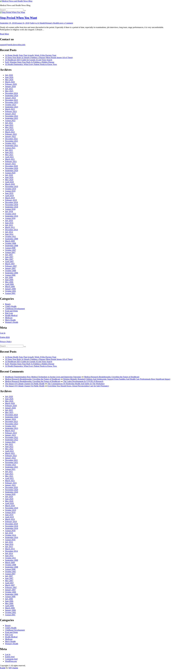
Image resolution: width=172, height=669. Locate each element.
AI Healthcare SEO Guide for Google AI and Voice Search (28, 60)
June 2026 (9, 77)
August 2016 (10, 218)
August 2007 (10, 252)
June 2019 (9, 193)
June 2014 (9, 234)
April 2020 (9, 182)
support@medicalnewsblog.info (12, 45)
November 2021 (11, 141)
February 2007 (11, 266)
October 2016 (10, 214)
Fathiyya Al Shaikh (37, 23)
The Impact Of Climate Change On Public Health (24, 384)
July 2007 (9, 255)
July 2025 (9, 89)
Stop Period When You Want (18, 17)
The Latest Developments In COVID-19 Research (83, 381)
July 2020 (9, 175)
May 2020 (9, 180)
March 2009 (10, 241)
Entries (5, 337)
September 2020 (11, 170)
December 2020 (11, 166)
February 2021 (11, 161)
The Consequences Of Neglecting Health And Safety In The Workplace (76, 384)
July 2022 (9, 123)
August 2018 (10, 209)
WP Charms (13, 668)
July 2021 (9, 150)
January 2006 (10, 289)
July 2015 (9, 225)
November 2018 (11, 205)
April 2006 (9, 284)
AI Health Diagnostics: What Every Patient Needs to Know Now (31, 64)
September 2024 (11, 95)
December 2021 (11, 139)
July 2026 (9, 75)
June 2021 (9, 152)
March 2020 (10, 184)
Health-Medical (11, 315)
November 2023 (11, 102)
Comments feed (11, 659)
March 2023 (10, 109)
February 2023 (11, 111)
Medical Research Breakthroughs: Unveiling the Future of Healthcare (111, 377)
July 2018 (9, 211)
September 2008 (11, 246)
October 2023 (10, 105)
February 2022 (11, 134)
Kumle (2, 668)
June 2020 (9, 177)
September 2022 (11, 118)
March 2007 (10, 264)
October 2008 (10, 243)
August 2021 (10, 148)
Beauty (8, 304)
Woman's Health (51, 23)
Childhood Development (15, 309)
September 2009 (11, 239)
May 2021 (9, 155)
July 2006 (9, 277)
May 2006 (9, 282)
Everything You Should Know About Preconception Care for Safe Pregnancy (78, 386)
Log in (2, 333)
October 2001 (10, 291)
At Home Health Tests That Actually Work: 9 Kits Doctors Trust (30, 55)
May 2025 (9, 91)
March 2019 (10, 198)
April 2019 (9, 195)
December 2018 (11, 202)
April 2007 (9, 261)
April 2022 (9, 130)
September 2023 (11, 107)
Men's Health (10, 320)
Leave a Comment (65, 23)
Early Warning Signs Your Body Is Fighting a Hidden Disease (29, 62)
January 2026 (10, 86)
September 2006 (11, 273)
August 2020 (10, 173)
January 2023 (10, 114)
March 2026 (10, 82)
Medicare (8, 318)
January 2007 (10, 268)
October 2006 (10, 271)
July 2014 (9, 232)
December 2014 (11, 230)
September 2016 (11, 216)
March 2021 (10, 159)
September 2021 (11, 145)
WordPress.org (11, 661)
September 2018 (11, 207)
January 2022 (10, 136)
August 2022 (10, 120)
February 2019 (11, 200)
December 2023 (11, 100)
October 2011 (10, 236)
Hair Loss (9, 313)
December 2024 (11, 93)
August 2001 (10, 293)
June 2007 (9, 257)
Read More (4, 34)
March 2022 (10, 132)
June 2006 (9, 280)
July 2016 (9, 221)
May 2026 (9, 80)
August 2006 (10, 275)
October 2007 (10, 250)
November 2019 (11, 186)
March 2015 (10, 227)
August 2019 (10, 191)
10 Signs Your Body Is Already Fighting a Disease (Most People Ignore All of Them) (39, 57)
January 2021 (10, 164)
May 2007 (9, 259)
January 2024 (10, 98)
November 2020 (11, 168)
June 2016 (9, 223)
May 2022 (9, 127)
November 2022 (11, 116)
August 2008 (10, 248)
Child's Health (10, 306)
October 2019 (10, 189)
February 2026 (11, 84)
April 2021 (9, 157)
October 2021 (10, 143)
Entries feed (9, 657)
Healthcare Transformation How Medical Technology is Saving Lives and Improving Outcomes (43, 377)
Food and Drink (11, 311)
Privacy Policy (6, 341)
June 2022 (9, 125)
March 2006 (10, 286)
